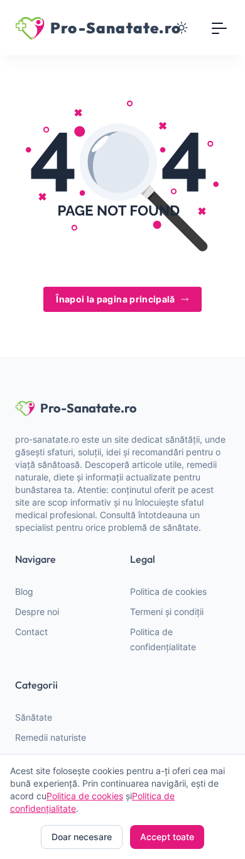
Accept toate (167, 836)
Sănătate (33, 717)
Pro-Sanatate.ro (88, 408)
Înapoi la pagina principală (115, 299)
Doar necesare (82, 836)
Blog (24, 591)
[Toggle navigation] (219, 27)
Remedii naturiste (50, 737)
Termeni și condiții (167, 611)
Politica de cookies (168, 591)
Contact (31, 631)
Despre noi (37, 611)
